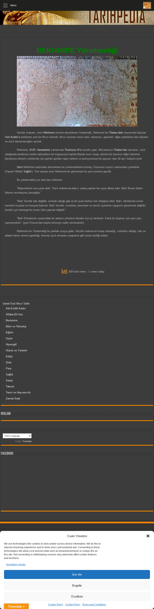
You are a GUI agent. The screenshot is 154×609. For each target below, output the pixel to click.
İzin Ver (77, 574)
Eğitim (9, 332)
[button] (148, 536)
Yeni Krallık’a (12, 137)
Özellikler (77, 596)
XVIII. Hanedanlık (39, 149)
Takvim (10, 386)
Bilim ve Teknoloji (16, 326)
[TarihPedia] (77, 14)
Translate (27, 441)
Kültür (9, 356)
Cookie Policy (55, 604)
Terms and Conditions (94, 604)
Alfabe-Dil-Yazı (14, 314)
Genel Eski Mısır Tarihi (16, 303)
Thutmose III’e (73, 149)
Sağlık (27, 171)
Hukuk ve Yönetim (16, 350)
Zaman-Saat (13, 398)
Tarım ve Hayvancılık (18, 392)
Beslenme (11, 320)
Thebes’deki (116, 132)
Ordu (8, 362)
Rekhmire (49, 132)
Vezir (20, 167)
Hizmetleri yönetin (16, 564)
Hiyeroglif (11, 344)
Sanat (9, 380)
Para (8, 368)
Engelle (77, 585)
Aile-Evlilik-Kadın (16, 308)
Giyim (9, 338)
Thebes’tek (120, 149)
